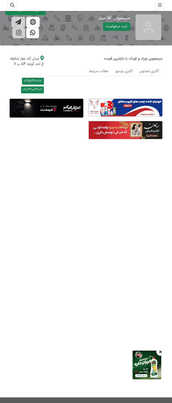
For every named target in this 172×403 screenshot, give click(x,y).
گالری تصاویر (149, 71)
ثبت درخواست (116, 27)
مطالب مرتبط (98, 71)
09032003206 (32, 89)
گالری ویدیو (124, 71)
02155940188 (33, 81)
